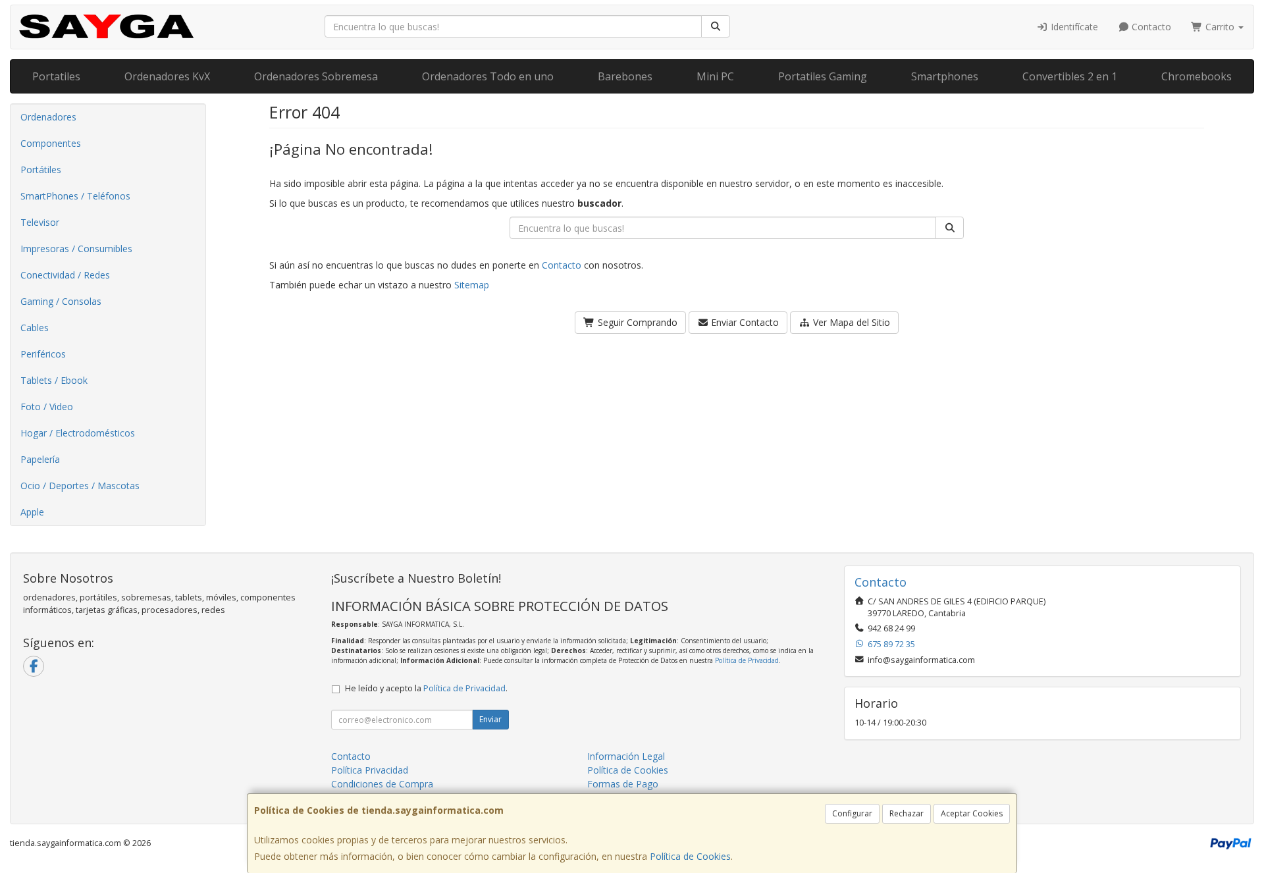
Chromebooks (1196, 76)
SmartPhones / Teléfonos (75, 196)
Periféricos (43, 354)
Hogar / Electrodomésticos (77, 433)
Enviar (490, 719)
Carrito (1220, 26)
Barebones (625, 76)
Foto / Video (46, 406)
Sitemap (471, 284)
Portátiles (40, 169)
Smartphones (944, 76)
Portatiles (56, 76)
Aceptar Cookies (972, 813)
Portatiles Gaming (822, 76)
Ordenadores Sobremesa (316, 76)
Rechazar (906, 813)
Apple (32, 512)
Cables (34, 327)
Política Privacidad (369, 770)
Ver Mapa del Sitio (850, 322)
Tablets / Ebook (54, 380)
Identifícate (1073, 26)
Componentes (50, 143)
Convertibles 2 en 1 (1069, 76)
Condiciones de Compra (382, 784)
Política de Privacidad (747, 660)
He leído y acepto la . (426, 688)
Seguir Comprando (636, 322)
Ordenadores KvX (167, 76)
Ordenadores (48, 117)
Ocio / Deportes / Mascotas (80, 485)
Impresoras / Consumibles (76, 248)
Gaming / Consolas (60, 301)
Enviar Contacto (743, 322)
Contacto (1150, 26)
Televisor (39, 222)
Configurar (852, 813)
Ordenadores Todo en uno (488, 76)
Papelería (40, 459)
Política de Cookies (690, 856)
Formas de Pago (622, 784)
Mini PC (715, 76)
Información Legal (626, 756)
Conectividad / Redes (65, 275)
